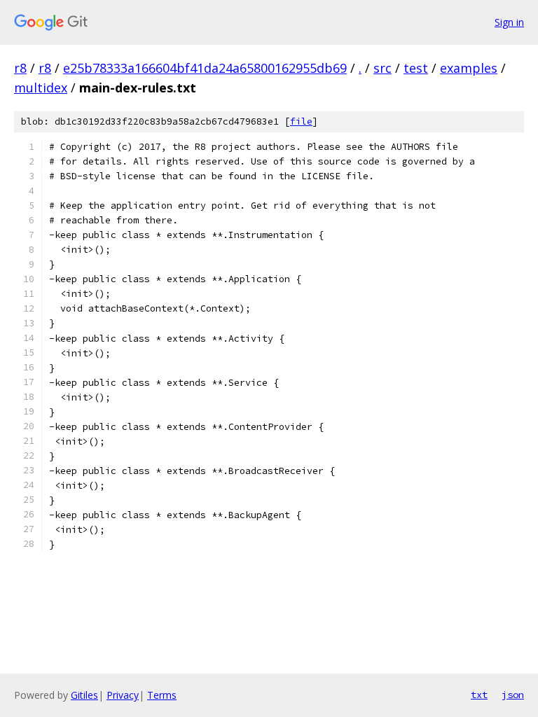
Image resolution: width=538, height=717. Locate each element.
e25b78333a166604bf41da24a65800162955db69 (205, 68)
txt (479, 694)
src (382, 68)
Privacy (122, 695)
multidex (40, 87)
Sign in (509, 22)
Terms (162, 695)
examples (468, 68)
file (301, 121)
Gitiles (84, 695)
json (513, 694)
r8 (20, 68)
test (416, 68)
